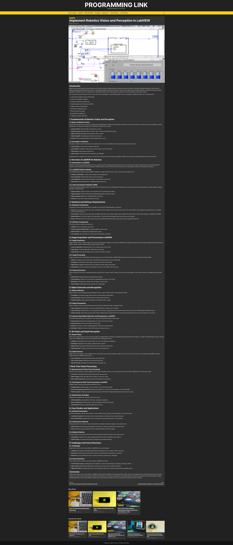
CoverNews (120, 542)
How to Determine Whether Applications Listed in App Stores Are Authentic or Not (128, 510)
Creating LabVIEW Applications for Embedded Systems (151, 483)
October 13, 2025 (125, 513)
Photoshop (97, 13)
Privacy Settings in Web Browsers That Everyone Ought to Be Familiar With (155, 535)
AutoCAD (80, 13)
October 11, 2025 (134, 536)
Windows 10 (105, 13)
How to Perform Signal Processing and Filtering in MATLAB (83, 483)
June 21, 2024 (76, 23)
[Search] (164, 13)
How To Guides (72, 13)
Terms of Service (114, 13)
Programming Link (116, 5)
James (71, 23)
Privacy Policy (124, 13)
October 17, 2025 (76, 511)
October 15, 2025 (101, 511)
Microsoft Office (88, 13)
